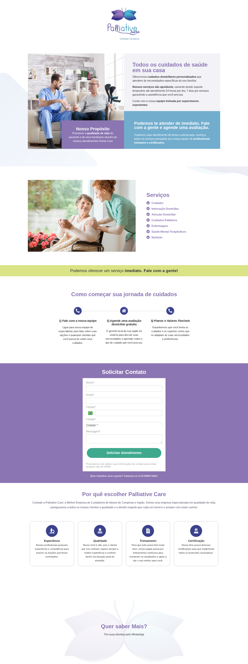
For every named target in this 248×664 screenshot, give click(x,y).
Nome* (90, 382)
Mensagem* (93, 431)
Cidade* (91, 419)
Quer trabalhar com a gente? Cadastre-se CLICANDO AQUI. (124, 476)
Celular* (91, 407)
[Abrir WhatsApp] (240, 655)
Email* (90, 394)
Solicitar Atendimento (124, 453)
